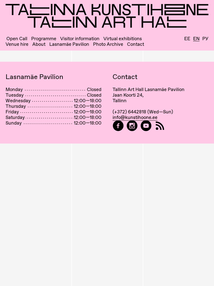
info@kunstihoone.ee (135, 117)
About (38, 44)
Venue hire (17, 44)
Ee (187, 38)
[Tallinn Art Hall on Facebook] (118, 126)
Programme (43, 38)
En (196, 38)
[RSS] (160, 126)
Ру (205, 38)
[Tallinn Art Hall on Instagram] (132, 126)
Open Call (16, 38)
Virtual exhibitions (122, 38)
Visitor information (79, 38)
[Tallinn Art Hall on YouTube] (146, 126)
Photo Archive (108, 44)
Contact (135, 44)
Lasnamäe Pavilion (69, 44)
